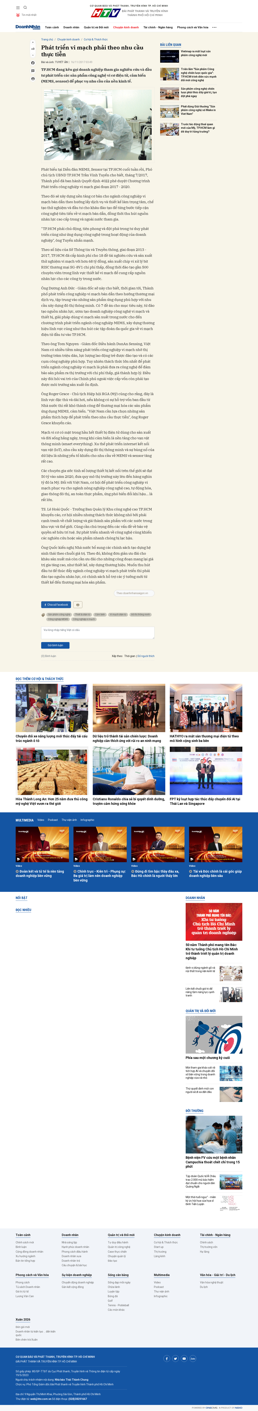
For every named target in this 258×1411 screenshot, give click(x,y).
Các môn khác (116, 1309)
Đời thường (194, 1111)
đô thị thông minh (140, 614)
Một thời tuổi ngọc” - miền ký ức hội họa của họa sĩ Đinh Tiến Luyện (201, 1200)
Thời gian (129, 656)
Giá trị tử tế (22, 1291)
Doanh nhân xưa (71, 1256)
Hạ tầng (204, 1251)
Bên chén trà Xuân (27, 1339)
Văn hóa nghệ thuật (211, 1282)
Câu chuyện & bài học (74, 1265)
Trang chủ (47, 39)
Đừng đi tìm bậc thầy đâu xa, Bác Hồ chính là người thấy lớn (155, 873)
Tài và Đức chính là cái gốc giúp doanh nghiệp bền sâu (215, 873)
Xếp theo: (117, 656)
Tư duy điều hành (118, 1242)
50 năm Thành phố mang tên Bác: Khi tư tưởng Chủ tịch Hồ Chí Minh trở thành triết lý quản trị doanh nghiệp (212, 951)
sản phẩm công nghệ (59, 614)
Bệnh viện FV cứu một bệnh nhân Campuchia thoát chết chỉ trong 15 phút (213, 1162)
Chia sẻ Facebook (57, 604)
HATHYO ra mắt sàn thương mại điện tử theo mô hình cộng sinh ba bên (204, 738)
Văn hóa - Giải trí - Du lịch (217, 1275)
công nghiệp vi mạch (84, 619)
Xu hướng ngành (25, 1256)
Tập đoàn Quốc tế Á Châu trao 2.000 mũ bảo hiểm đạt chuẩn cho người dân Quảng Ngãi (201, 1181)
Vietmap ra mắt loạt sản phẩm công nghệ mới (196, 53)
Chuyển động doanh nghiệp (78, 1282)
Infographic (87, 819)
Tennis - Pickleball (118, 1305)
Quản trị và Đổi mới (96, 27)
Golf (110, 1300)
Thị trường (160, 1251)
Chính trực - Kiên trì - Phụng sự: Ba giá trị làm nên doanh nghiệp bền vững (99, 875)
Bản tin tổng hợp (25, 1260)
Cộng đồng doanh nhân (29, 1251)
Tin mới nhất (29, 14)
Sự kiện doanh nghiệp (77, 1275)
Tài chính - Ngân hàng (158, 27)
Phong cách (23, 1282)
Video (40, 819)
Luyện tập (113, 1291)
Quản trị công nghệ (119, 1246)
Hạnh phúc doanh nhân (75, 1246)
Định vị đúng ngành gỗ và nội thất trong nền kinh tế (200, 969)
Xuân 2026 (23, 1319)
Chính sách (206, 1242)
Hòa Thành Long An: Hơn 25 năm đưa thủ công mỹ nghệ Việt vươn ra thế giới (52, 801)
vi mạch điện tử (118, 614)
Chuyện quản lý (117, 1256)
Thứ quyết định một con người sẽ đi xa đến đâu (200, 1090)
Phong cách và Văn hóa (192, 27)
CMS (211, 1408)
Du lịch (204, 1286)
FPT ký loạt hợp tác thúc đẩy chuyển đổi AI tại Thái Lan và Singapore (205, 801)
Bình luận (21, 1246)
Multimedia (25, 820)
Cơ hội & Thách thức (96, 39)
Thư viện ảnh (69, 819)
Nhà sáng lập (69, 1242)
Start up (159, 1246)
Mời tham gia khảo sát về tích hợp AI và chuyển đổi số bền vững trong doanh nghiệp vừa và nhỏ (200, 1072)
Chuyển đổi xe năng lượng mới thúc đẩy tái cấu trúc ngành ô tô (51, 738)
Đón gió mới (23, 1326)
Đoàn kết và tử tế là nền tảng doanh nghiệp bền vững (40, 873)
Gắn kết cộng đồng (73, 1286)
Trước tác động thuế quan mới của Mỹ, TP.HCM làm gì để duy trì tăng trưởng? (198, 128)
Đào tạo (112, 1260)
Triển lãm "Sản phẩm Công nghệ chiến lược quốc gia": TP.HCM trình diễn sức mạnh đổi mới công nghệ (198, 75)
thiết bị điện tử (82, 614)
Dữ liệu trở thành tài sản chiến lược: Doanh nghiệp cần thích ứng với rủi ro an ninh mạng (127, 738)
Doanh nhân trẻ (71, 1260)
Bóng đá (113, 1296)
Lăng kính (159, 1256)
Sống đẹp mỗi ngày (119, 1282)
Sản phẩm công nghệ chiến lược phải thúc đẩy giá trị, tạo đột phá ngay (199, 92)
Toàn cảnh (52, 27)
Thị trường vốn (208, 1246)
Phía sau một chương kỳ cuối (208, 1058)
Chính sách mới (25, 1242)
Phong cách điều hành (75, 1251)
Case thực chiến (117, 1251)
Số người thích (145, 656)
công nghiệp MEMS (58, 619)
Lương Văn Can (25, 1296)
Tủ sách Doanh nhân (28, 1286)
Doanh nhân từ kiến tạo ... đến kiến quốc (36, 1333)
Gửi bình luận (55, 645)
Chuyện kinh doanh (126, 27)
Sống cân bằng (118, 1275)
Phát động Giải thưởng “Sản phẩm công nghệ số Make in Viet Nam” (198, 110)
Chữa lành (114, 1286)
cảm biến (100, 614)
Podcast (53, 819)
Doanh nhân (71, 27)
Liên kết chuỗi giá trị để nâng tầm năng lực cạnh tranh (200, 992)
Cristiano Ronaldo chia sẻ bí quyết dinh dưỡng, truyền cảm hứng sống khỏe (129, 801)
